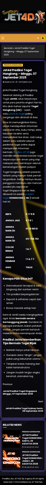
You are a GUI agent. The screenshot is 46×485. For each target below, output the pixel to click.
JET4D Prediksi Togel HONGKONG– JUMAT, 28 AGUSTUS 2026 (32, 459)
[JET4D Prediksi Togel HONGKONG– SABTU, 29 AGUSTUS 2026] (11, 439)
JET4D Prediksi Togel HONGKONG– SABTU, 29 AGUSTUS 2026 (32, 439)
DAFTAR (43, 38)
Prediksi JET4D (21, 152)
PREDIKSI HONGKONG (13, 65)
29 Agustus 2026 (31, 447)
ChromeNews (21, 481)
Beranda (8, 48)
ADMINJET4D (10, 82)
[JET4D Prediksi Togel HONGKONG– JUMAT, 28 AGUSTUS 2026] (11, 459)
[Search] (38, 38)
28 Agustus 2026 (31, 467)
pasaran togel (17, 113)
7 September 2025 (25, 82)
